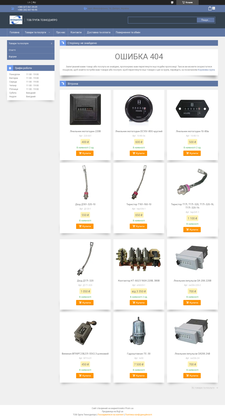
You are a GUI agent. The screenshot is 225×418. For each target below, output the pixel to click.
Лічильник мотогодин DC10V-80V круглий (138, 131)
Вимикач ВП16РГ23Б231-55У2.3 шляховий (85, 353)
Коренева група (206, 69)
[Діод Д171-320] (85, 258)
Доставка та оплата (98, 32)
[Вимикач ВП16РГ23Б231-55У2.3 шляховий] (85, 331)
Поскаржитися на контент (111, 414)
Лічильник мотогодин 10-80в (192, 131)
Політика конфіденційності (138, 414)
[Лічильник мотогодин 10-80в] (192, 109)
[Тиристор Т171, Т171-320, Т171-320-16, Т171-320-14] (192, 182)
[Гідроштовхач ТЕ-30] (139, 331)
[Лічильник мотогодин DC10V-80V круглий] (139, 109)
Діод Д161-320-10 (85, 204)
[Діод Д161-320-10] (85, 182)
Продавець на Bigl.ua (112, 411)
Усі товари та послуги (203, 388)
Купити (86, 153)
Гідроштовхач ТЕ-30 (138, 353)
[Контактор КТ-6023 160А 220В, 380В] (139, 258)
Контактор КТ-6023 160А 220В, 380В (139, 280)
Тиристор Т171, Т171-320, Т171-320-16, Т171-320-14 (192, 206)
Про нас (60, 32)
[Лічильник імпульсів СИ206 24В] (192, 331)
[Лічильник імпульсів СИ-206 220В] (192, 258)
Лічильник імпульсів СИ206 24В (192, 353)
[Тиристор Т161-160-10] (139, 182)
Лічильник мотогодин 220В (85, 131)
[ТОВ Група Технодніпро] (16, 20)
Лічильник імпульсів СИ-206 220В (192, 280)
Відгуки (13, 56)
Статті (12, 50)
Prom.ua (129, 408)
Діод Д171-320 (85, 280)
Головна (14, 32)
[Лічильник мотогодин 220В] (85, 109)
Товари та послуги (35, 32)
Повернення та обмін (128, 32)
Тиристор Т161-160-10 (138, 204)
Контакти (76, 32)
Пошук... (205, 20)
